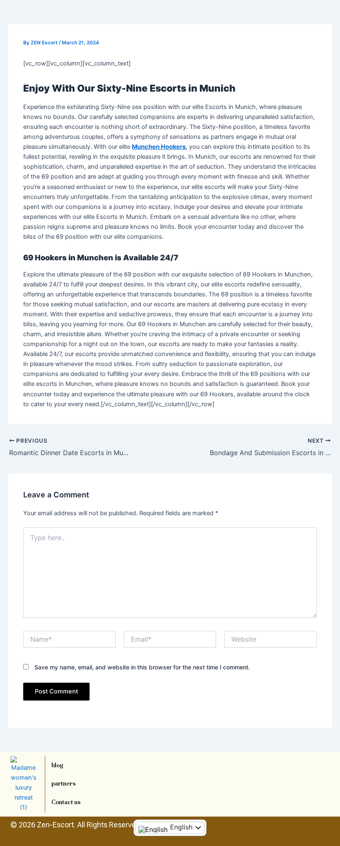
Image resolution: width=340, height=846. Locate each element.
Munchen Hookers (159, 146)
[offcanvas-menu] (321, 27)
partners (63, 783)
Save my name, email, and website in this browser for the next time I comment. (142, 667)
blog (57, 765)
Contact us (65, 802)
